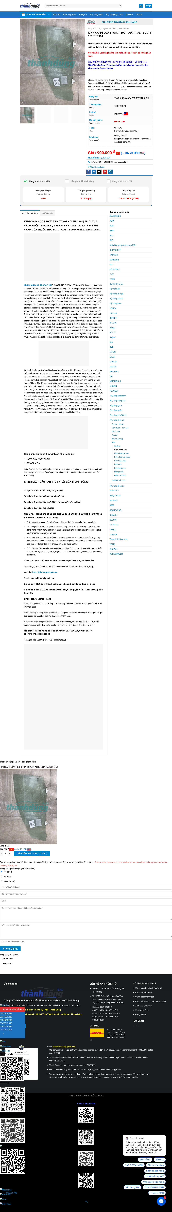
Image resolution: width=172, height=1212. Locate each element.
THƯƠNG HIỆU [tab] (47, 213)
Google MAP (141, 1014)
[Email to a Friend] (99, 172)
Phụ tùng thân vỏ (104, 29)
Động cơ (83, 14)
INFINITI (113, 318)
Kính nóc (118, 464)
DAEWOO (114, 255)
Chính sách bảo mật (144, 992)
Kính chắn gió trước (122, 457)
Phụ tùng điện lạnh (114, 14)
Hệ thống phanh (116, 298)
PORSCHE (114, 491)
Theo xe (56, 14)
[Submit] (120, 6)
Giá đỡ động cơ (116, 284)
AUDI (112, 226)
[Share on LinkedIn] (110, 172)
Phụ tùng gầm (96, 14)
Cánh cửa (116, 431)
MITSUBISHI (115, 381)
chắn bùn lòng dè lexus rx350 (122, 245)
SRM (112, 505)
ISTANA (113, 323)
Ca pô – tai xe (117, 424)
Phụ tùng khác (69, 14)
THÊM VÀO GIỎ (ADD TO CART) (31, 853)
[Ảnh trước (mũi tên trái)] (2, 1207)
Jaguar (112, 337)
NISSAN (113, 386)
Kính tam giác (120, 468)
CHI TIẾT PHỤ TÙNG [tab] (30, 213)
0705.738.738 (6, 1020)
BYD (111, 240)
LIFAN (112, 357)
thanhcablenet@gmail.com (64, 1046)
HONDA (113, 308)
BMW (112, 230)
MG (111, 376)
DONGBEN (114, 260)
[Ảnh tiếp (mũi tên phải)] (9, 1207)
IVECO (112, 332)
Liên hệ (129, 14)
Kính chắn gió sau (121, 453)
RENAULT (114, 500)
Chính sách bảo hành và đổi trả (148, 988)
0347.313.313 (6, 1023)
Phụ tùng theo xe (117, 486)
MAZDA (113, 366)
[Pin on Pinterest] (105, 172)
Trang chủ (92, 29)
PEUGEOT (114, 391)
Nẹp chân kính (120, 475)
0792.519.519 (6, 1026)
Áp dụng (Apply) (10, 948)
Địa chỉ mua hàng (97, 167)
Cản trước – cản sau (120, 428)
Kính (114, 29)
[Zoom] (23, 102)
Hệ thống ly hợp (116, 294)
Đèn (111, 264)
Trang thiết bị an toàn (119, 539)
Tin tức (139, 14)
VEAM (112, 544)
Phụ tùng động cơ (117, 400)
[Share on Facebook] (88, 172)
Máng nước (119, 472)
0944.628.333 (6, 1013)
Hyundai (113, 313)
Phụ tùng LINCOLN (118, 415)
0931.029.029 (6, 1017)
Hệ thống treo (115, 303)
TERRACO (114, 524)
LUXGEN (113, 361)
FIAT (112, 274)
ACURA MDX (115, 216)
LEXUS (113, 352)
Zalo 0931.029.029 (143, 1006)
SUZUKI (113, 520)
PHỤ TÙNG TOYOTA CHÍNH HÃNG (119, 22)
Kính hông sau (120, 461)
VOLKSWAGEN (116, 554)
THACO (113, 529)
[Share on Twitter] (94, 172)
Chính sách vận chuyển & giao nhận (150, 1001)
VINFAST (113, 549)
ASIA (112, 221)
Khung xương (117, 439)
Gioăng (117, 446)
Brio (111, 235)
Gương (114, 435)
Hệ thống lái (115, 289)
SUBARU (113, 515)
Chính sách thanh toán (144, 997)
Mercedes (114, 371)
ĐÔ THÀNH (114, 269)
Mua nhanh (8, 960)
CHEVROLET (115, 250)
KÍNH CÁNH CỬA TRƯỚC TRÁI (38, 285)
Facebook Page (142, 1010)
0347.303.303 (6, 1029)
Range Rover (115, 495)
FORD (112, 279)
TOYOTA (113, 534)
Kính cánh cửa (124, 29)
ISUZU (112, 328)
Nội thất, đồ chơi (118, 480)
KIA (111, 342)
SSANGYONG (115, 510)
